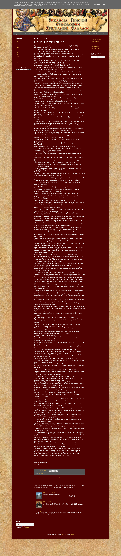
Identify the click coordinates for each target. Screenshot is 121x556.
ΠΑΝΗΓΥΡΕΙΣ (95, 49)
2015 (18, 47)
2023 (18, 62)
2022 (18, 60)
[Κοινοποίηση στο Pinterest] (57, 471)
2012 (18, 41)
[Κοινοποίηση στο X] (54, 471)
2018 (40, 473)
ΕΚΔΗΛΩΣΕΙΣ (95, 47)
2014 (18, 45)
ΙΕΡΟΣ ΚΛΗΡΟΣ (92, 34)
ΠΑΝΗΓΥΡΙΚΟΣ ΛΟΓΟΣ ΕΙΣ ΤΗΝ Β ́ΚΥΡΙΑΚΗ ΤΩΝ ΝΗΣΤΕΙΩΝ (53, 483)
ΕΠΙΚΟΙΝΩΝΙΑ (54, 34)
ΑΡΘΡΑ (43, 473)
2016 (18, 49)
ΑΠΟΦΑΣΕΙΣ (95, 41)
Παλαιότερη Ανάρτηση (79, 477)
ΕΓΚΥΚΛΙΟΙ (95, 45)
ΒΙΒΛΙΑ (102, 34)
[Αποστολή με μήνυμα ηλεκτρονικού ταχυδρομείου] (50, 471)
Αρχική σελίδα (18, 34)
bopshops (64, 534)
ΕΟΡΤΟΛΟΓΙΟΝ (66, 34)
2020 (18, 56)
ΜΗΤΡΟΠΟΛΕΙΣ (42, 34)
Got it (105, 4)
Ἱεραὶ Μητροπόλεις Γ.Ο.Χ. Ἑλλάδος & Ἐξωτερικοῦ (47, 511)
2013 (18, 43)
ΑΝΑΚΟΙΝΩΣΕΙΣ (96, 39)
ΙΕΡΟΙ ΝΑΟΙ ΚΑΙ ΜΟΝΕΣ (49, 492)
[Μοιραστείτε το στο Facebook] (55, 471)
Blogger (72, 534)
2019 (18, 55)
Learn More (97, 4)
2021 (18, 58)
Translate (27, 527)
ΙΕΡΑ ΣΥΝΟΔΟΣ (30, 34)
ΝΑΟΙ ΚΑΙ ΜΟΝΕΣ (79, 34)
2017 (18, 51)
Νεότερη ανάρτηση (39, 477)
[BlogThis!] (52, 471)
